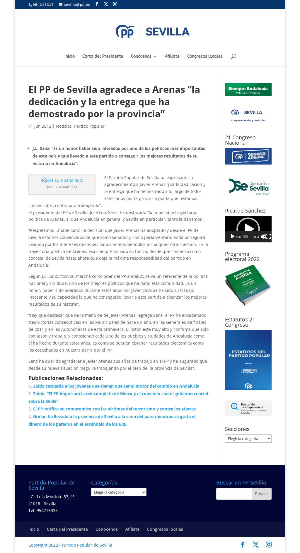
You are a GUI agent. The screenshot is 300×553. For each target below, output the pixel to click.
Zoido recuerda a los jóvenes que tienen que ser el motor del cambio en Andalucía (116, 386)
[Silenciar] (263, 236)
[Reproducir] (233, 236)
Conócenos (141, 56)
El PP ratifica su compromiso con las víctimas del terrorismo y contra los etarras (114, 409)
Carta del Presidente (102, 56)
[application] (248, 229)
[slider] (245, 236)
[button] (248, 229)
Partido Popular (89, 126)
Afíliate (172, 56)
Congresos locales (205, 56)
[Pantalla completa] (268, 236)
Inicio (69, 56)
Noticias (64, 126)
